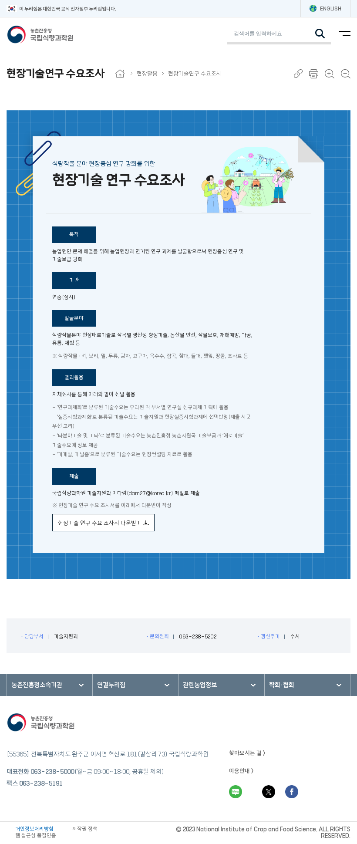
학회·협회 (281, 685)
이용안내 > (241, 771)
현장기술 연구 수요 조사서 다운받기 (100, 523)
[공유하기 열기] (298, 73)
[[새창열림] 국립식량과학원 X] (268, 791)
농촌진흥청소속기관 (36, 685)
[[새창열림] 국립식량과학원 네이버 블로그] (235, 791)
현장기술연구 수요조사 (195, 74)
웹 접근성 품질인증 (35, 835)
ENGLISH (330, 8)
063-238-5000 (52, 771)
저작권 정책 (85, 829)
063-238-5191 (41, 783)
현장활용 (147, 74)
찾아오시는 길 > (247, 753)
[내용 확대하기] (329, 73)
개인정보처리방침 (34, 829)
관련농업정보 (200, 685)
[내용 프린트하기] (313, 73)
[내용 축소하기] (345, 73)
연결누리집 (111, 685)
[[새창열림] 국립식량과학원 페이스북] (291, 791)
